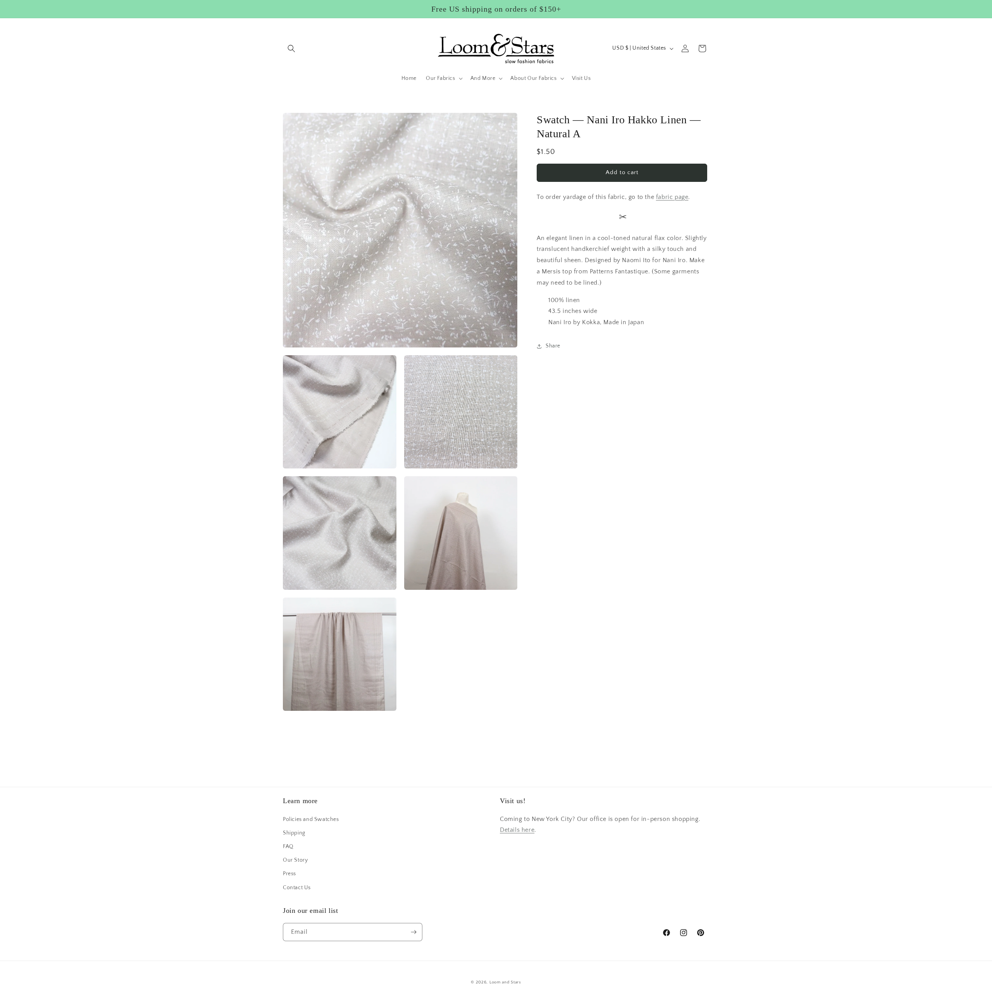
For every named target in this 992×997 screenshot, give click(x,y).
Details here (517, 829)
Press (289, 874)
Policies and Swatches (311, 819)
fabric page (672, 196)
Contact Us (297, 888)
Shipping (294, 833)
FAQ (288, 846)
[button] (291, 48)
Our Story (295, 860)
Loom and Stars (505, 982)
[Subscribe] (413, 932)
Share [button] (553, 346)
